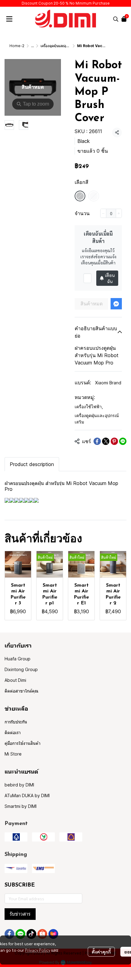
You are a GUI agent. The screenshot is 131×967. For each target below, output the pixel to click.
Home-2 (16, 45)
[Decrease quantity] (103, 213)
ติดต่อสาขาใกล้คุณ (21, 690)
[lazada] (53, 934)
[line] (20, 934)
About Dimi (15, 680)
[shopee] (42, 934)
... (32, 45)
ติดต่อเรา (13, 732)
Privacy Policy (37, 950)
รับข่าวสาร (20, 914)
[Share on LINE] (122, 441)
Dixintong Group (21, 669)
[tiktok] (31, 934)
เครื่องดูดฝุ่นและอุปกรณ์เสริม (61, 45)
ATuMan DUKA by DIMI (27, 795)
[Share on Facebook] (97, 441)
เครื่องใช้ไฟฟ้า (89, 406)
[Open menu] (9, 19)
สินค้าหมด (91, 304)
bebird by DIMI (19, 784)
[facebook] (9, 934)
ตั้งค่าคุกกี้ (101, 951)
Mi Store (13, 753)
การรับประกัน (16, 721)
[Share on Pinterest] (114, 441)
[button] (116, 19)
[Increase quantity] (119, 213)
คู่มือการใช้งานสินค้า (23, 743)
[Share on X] (105, 441)
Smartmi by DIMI (21, 806)
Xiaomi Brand (108, 382)
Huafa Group (17, 658)
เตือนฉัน (110, 278)
